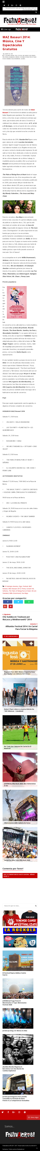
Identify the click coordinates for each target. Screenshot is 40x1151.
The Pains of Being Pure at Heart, (28, 57)
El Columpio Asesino (11, 586)
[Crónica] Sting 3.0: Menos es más (15, 1031)
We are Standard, (7, 59)
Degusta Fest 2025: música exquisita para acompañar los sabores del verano (19, 673)
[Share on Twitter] (18, 602)
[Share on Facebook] (7, 602)
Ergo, (16, 55)
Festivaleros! (6, 1146)
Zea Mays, (23, 59)
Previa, (7, 57)
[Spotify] (20, 5)
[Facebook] (8, 5)
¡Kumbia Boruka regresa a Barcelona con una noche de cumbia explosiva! (13, 1069)
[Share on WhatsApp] (29, 602)
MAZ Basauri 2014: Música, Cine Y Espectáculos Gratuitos (16, 43)
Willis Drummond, (15, 59)
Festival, (20, 55)
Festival (25, 586)
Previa (24, 589)
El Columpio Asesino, (9, 55)
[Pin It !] (11, 606)
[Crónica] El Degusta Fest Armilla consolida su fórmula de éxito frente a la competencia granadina (16, 1098)
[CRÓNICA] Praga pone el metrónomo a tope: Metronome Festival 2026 (14, 1003)
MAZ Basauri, (26, 55)
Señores (5, 591)
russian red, (12, 57)
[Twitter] (4, 5)
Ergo (20, 586)
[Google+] (12, 5)
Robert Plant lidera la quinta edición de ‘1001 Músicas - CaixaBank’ (19, 710)
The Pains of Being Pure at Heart (20, 591)
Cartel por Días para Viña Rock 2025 (17, 860)
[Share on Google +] (5, 606)
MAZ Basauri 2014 (14, 589)
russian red (30, 589)
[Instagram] (16, 5)
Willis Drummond (15, 593)
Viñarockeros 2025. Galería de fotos (17, 823)
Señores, (17, 57)
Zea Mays (25, 593)
